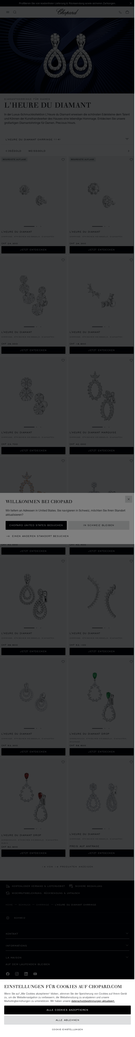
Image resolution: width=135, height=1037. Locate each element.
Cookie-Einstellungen (67, 1029)
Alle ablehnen (67, 1020)
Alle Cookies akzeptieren (67, 1009)
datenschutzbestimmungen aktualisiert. (93, 1001)
